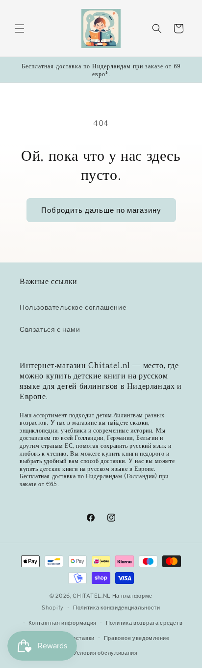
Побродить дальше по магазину (101, 210)
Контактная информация (62, 622)
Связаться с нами (50, 329)
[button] (19, 28)
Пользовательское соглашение (73, 307)
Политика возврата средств (144, 622)
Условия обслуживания (106, 652)
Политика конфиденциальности (116, 607)
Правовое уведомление (137, 638)
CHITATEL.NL (92, 595)
